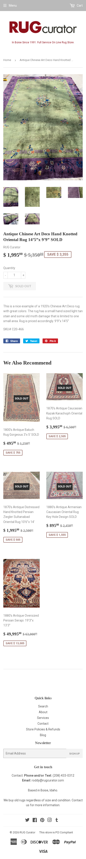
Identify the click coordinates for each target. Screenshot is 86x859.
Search (43, 706)
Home (7, 60)
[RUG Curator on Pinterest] (42, 820)
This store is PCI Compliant (56, 832)
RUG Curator (27, 832)
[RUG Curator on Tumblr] (57, 820)
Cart (79, 5)
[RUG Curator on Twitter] (27, 820)
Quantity (9, 268)
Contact (43, 723)
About (43, 712)
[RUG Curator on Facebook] (34, 820)
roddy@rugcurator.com (48, 780)
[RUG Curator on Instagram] (49, 820)
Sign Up (74, 753)
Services (43, 718)
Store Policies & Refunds (43, 729)
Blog (43, 735)
